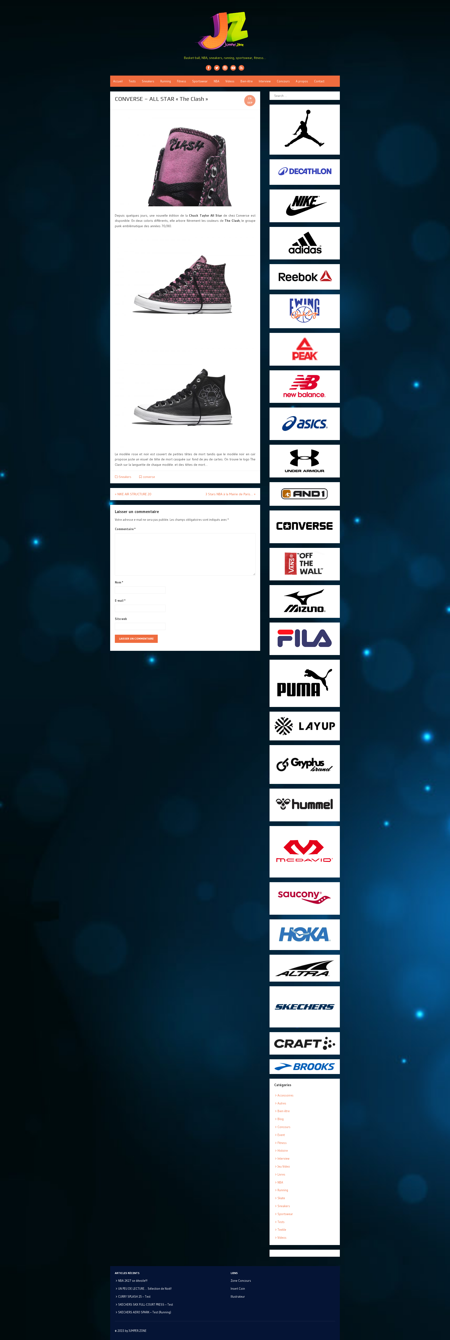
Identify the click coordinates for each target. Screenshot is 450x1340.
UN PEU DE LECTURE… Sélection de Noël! (145, 1288)
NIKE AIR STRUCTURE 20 (133, 494)
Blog (281, 1119)
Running (165, 81)
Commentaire (125, 529)
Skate (281, 1198)
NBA (216, 81)
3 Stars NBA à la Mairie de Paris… (230, 494)
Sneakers (148, 81)
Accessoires (285, 1095)
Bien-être (246, 81)
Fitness (181, 81)
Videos (229, 81)
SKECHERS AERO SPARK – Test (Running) (144, 1312)
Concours (283, 81)
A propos (302, 81)
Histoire (283, 1150)
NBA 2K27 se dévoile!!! (132, 1280)
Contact (319, 81)
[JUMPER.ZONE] (225, 30)
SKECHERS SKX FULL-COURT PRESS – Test (145, 1304)
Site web (121, 619)
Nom (119, 582)
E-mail (120, 600)
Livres (281, 1174)
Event (281, 1135)
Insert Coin (238, 1288)
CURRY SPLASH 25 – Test (134, 1296)
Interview (265, 81)
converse (149, 477)
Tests (132, 81)
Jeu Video (284, 1166)
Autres (282, 1103)
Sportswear (200, 81)
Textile (282, 1229)
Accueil (118, 81)
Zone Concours (241, 1280)
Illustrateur (238, 1296)
